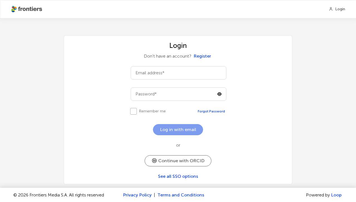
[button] (178, 160)
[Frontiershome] (27, 9)
